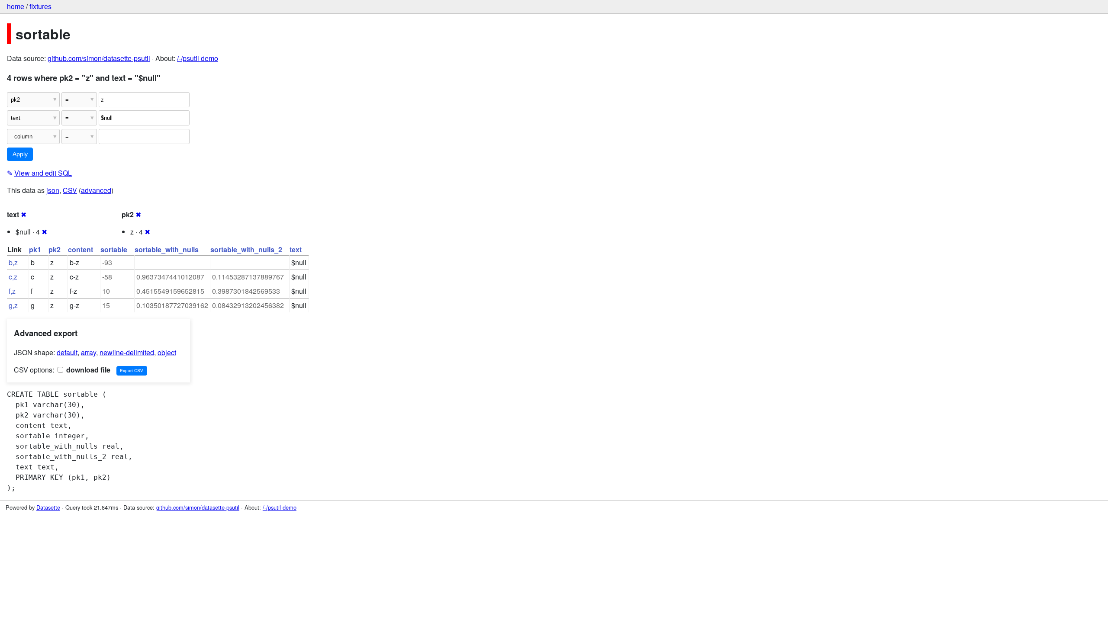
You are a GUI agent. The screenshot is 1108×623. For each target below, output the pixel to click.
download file (87, 370)
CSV (70, 190)
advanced (96, 190)
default (67, 352)
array (88, 352)
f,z (12, 291)
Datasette (48, 507)
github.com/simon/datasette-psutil (99, 58)
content (80, 249)
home (15, 6)
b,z (13, 262)
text (296, 249)
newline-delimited (127, 352)
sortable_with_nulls (167, 249)
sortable (113, 249)
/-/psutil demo (197, 58)
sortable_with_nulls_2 (246, 249)
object (167, 352)
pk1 (35, 249)
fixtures (40, 6)
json (52, 190)
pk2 (54, 249)
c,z (13, 277)
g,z (13, 305)
